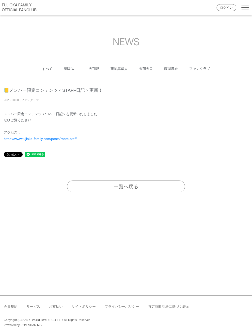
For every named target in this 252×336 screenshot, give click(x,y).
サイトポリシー (84, 306)
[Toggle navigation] (245, 7)
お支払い (56, 306)
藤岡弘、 (71, 69)
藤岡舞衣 (171, 69)
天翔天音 (146, 69)
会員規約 (10, 306)
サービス (33, 306)
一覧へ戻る (126, 186)
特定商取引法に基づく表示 (168, 306)
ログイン (226, 7)
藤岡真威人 (119, 69)
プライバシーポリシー (122, 306)
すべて (47, 69)
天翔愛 (94, 69)
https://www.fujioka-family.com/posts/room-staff (40, 139)
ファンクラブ (199, 69)
